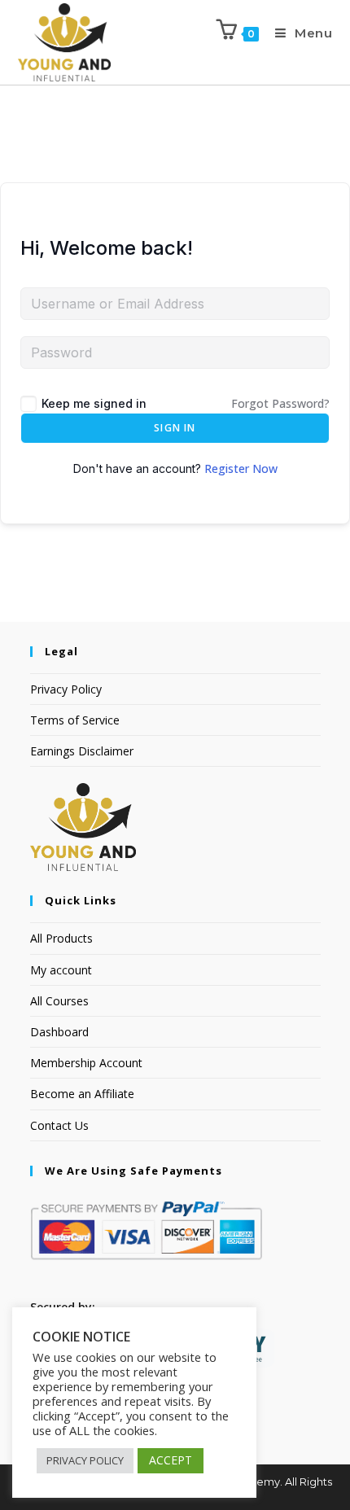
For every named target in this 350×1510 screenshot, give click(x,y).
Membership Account (86, 1062)
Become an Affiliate (82, 1093)
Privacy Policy (66, 689)
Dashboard (59, 1031)
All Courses (59, 1001)
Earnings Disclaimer (81, 751)
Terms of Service (75, 720)
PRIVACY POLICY (85, 1460)
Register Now (241, 468)
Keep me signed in (94, 403)
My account (61, 970)
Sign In (174, 428)
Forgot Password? (280, 403)
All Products (61, 938)
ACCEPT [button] (170, 1460)
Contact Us (59, 1125)
